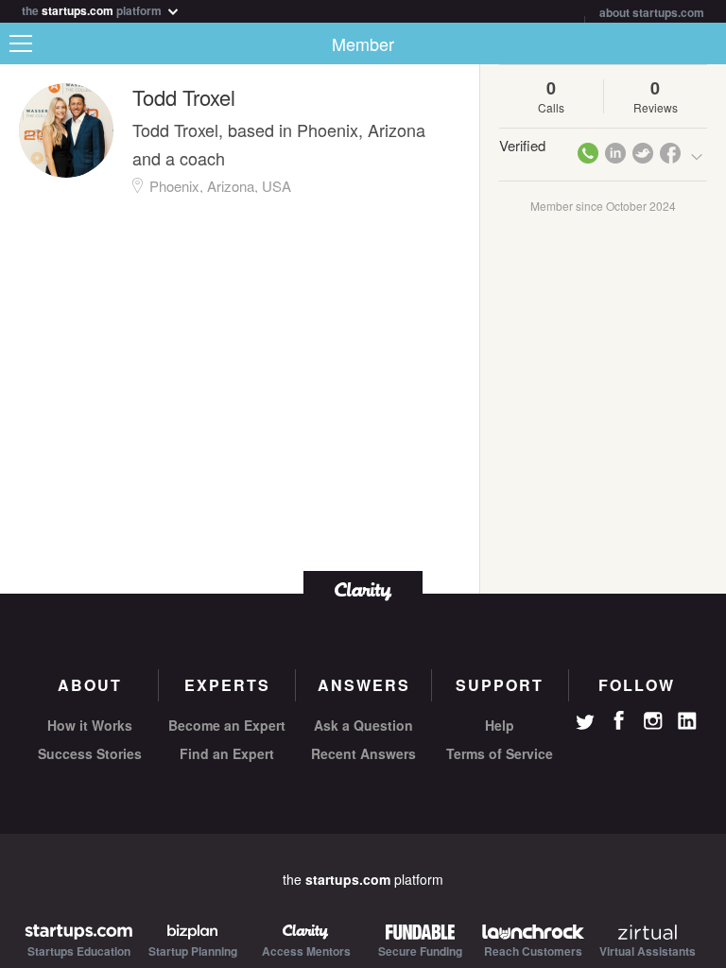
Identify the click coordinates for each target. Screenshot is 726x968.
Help (499, 725)
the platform (93, 9)
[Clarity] (363, 589)
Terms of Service (499, 753)
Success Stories (90, 753)
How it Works (89, 725)
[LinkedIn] (687, 721)
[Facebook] (619, 720)
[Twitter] (585, 724)
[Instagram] (653, 721)
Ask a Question (363, 725)
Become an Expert (226, 725)
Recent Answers (363, 753)
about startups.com (651, 12)
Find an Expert (227, 753)
